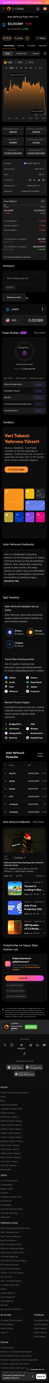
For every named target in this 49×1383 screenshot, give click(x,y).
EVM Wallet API (7, 1301)
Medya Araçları (7, 1189)
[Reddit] (39, 180)
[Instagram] (11, 1046)
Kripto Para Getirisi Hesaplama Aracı (15, 1228)
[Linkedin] (37, 1046)
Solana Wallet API (8, 1297)
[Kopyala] (39, 163)
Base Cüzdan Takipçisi (10, 1145)
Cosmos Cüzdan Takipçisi (11, 1137)
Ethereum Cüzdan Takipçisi (12, 1141)
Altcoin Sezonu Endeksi (10, 1269)
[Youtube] (44, 1046)
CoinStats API (6, 1201)
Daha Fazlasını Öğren (24, 364)
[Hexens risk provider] (24, 368)
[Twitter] (34, 180)
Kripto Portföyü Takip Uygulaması (14, 1092)
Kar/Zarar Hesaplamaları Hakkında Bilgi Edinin (19, 1360)
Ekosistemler (6, 1169)
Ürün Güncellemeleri (9, 1181)
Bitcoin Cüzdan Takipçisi (11, 1157)
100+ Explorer (6, 1277)
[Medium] (43, 180)
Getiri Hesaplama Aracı (10, 1232)
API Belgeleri (6, 1205)
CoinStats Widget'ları (9, 1256)
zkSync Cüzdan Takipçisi (11, 1125)
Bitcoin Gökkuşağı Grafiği (11, 1244)
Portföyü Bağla (16, 469)
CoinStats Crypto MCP (10, 1285)
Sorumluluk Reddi (41, 1320)
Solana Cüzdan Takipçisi (11, 1133)
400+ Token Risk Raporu (11, 1281)
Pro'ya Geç (30, 1027)
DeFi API (4, 1305)
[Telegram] (30, 180)
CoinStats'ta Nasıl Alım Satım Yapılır (15, 1364)
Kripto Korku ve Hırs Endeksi (12, 1252)
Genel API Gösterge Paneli (11, 1209)
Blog (2, 1101)
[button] (39, 163)
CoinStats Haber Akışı (9, 1213)
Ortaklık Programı (8, 1113)
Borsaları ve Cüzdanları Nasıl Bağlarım (16, 1352)
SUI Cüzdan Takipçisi (9, 1161)
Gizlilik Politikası (40, 1328)
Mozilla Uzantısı (7, 1328)
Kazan (3, 1097)
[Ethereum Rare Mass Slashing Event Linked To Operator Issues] (24, 840)
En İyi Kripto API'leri (17, 991)
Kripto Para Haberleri (9, 1105)
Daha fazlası (39, 333)
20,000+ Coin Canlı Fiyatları (12, 1273)
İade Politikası (39, 1336)
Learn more (37, 2)
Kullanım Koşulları (41, 1324)
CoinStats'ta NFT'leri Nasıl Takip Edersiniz (18, 1372)
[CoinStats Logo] (15, 8)
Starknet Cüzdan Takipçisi (11, 1121)
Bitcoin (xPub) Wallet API (11, 1309)
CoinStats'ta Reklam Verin (11, 1197)
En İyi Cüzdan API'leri (17, 996)
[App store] (15, 1067)
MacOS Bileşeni (7, 1324)
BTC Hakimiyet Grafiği (10, 1265)
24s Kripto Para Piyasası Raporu (14, 1261)
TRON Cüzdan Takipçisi (10, 1153)
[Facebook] (24, 1054)
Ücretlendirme (6, 1185)
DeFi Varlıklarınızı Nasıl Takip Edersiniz (16, 1356)
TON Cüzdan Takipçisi (10, 1149)
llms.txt (3, 1289)
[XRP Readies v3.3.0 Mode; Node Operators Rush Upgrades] (15, 927)
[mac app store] (24, 1074)
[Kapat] (46, 2)
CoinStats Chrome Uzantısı (11, 1320)
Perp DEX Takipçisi (8, 1165)
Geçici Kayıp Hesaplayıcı (11, 1236)
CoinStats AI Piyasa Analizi (11, 1109)
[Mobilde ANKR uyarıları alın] (27, 38)
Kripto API (23, 978)
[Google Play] (34, 1067)
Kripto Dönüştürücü (8, 1240)
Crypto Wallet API (8, 1293)
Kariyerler (5, 1193)
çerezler (6, 1378)
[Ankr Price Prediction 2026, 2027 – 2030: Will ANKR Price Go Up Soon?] (15, 908)
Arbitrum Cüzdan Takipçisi (11, 1129)
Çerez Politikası (40, 1332)
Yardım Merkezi (7, 1348)
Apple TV (5, 1332)
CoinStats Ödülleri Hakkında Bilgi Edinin (17, 1368)
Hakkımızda (5, 1217)
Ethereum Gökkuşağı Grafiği (12, 1248)
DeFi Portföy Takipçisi (10, 1117)
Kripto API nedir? (16, 985)
